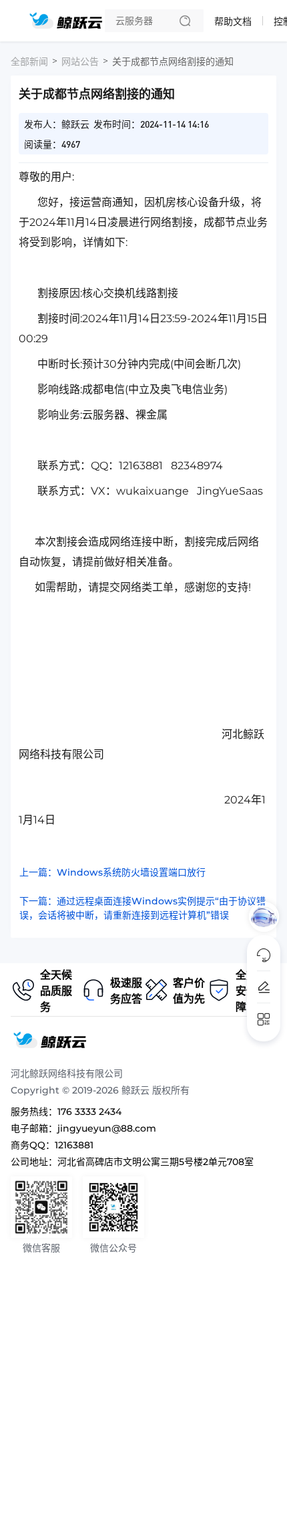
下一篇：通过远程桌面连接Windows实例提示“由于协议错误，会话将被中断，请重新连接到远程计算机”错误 (142, 908)
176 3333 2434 (89, 1112)
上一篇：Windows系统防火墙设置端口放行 (112, 872)
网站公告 (80, 61)
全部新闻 (29, 61)
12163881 (74, 1145)
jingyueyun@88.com (106, 1128)
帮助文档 (233, 21)
